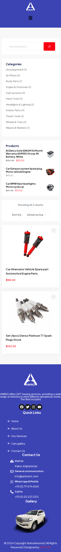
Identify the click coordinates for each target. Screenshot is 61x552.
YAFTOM (45, 547)
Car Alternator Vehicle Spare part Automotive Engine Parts (27, 271)
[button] (30, 17)
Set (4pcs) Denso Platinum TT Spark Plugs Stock (29, 338)
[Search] (49, 46)
